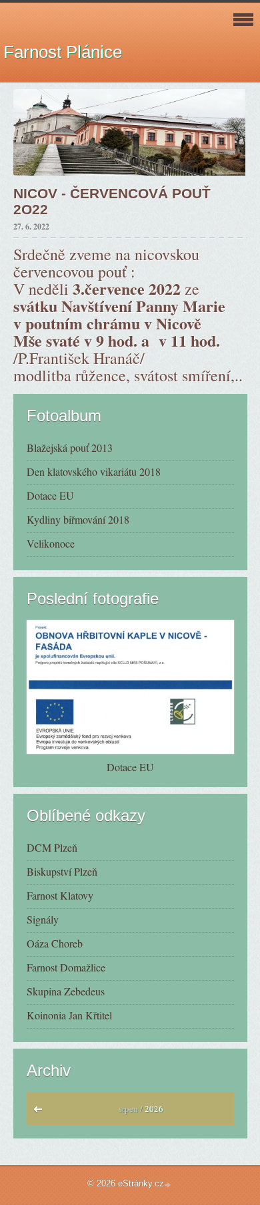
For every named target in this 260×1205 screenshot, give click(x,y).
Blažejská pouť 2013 (70, 447)
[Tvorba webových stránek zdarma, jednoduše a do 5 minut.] (168, 1185)
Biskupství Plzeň (62, 871)
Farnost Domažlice (66, 967)
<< (41, 1112)
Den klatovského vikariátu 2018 (94, 471)
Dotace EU (50, 495)
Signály (43, 919)
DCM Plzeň (52, 847)
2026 (154, 1109)
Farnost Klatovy (60, 895)
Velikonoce (51, 543)
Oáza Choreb (55, 943)
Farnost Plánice (62, 52)
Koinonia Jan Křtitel (69, 1015)
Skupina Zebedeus (66, 991)
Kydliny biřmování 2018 (78, 519)
